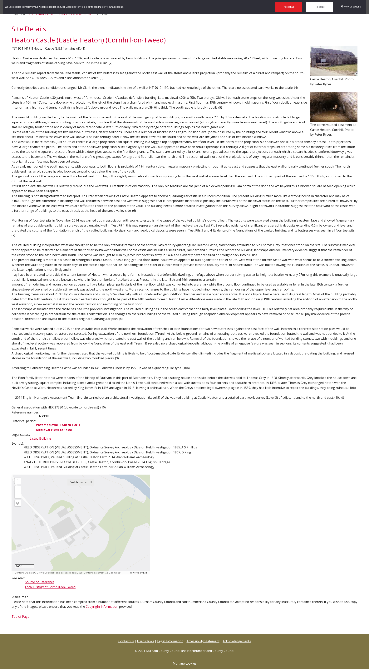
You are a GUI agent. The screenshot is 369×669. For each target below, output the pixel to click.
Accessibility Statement (203, 641)
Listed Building (40, 438)
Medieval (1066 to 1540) (54, 430)
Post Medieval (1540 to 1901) (58, 425)
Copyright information (102, 606)
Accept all (289, 7)
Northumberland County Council (210, 651)
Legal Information (170, 641)
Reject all (320, 7)
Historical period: (24, 421)
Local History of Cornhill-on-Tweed (50, 587)
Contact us (126, 641)
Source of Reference (39, 582)
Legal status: (21, 434)
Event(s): (18, 443)
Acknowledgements (237, 641)
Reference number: (25, 412)
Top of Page (20, 616)
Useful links (145, 641)
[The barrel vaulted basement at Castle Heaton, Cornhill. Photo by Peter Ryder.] (333, 120)
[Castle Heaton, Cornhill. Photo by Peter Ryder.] (333, 74)
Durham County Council (163, 651)
